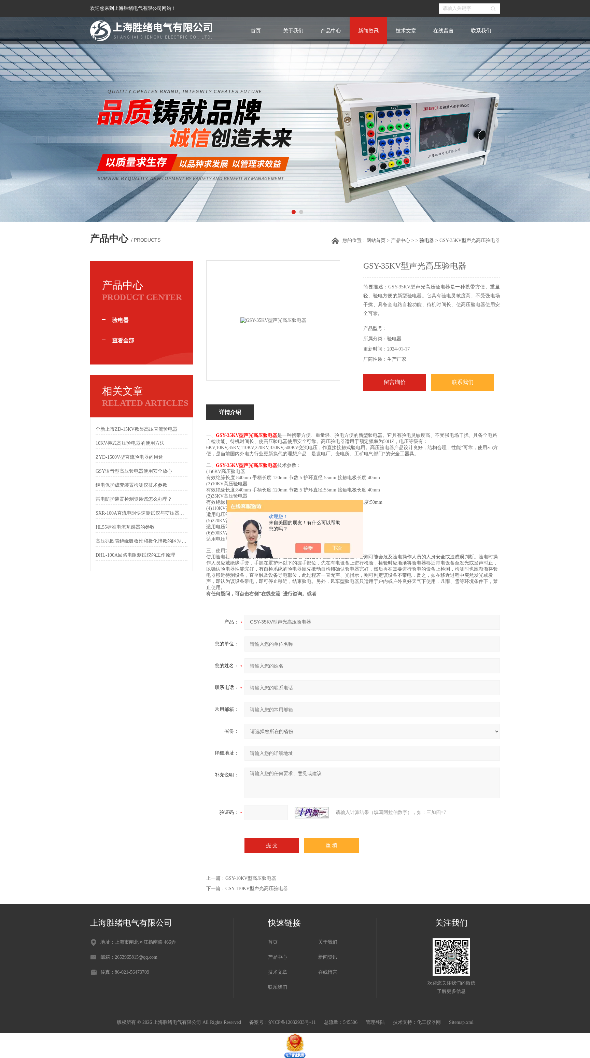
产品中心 (331, 30)
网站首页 (375, 240)
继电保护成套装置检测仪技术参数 (131, 485)
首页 (256, 30)
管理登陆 (375, 1022)
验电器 (120, 320)
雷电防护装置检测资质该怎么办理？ (134, 499)
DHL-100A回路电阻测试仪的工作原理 (135, 555)
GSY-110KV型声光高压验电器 (256, 888)
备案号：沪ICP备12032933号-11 (282, 1022)
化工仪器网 (429, 1022)
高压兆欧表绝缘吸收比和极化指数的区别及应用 (141, 541)
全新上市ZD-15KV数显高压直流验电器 (137, 429)
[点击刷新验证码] (312, 812)
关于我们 (293, 30)
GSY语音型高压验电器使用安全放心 (134, 471)
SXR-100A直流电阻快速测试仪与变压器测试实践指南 (141, 513)
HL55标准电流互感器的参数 (125, 527)
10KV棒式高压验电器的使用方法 (130, 443)
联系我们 (481, 30)
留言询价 (395, 382)
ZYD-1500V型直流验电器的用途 (129, 457)
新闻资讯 (368, 30)
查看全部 (123, 340)
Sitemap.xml (461, 1022)
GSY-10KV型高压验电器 (250, 878)
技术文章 (406, 30)
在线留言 (443, 30)
